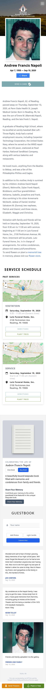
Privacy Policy (17, 680)
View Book (11, 470)
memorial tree (34, 252)
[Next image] (41, 637)
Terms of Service (29, 680)
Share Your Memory (14, 502)
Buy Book (23, 470)
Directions (23, 329)
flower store (34, 255)
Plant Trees (23, 334)
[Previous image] (5, 637)
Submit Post (23, 540)
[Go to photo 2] (23, 651)
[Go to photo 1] (22, 651)
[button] (23, 288)
